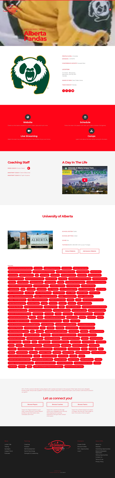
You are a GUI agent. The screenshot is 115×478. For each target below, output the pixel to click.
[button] (105, 10)
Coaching (27, 444)
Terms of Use (99, 459)
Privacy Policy (100, 461)
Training (7, 446)
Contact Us (99, 457)
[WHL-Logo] (12, 10)
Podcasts (7, 453)
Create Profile (81, 444)
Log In (79, 451)
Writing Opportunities (102, 455)
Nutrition (26, 446)
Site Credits (63, 472)
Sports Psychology (29, 451)
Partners (98, 446)
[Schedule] (85, 117)
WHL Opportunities (83, 449)
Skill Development (29, 449)
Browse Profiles (82, 446)
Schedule (85, 122)
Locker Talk (8, 444)
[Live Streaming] (29, 131)
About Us (98, 444)
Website (27, 122)
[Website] (28, 117)
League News (9, 451)
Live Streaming (29, 136)
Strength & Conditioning (31, 453)
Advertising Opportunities (103, 449)
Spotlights (7, 449)
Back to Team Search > (31, 29)
